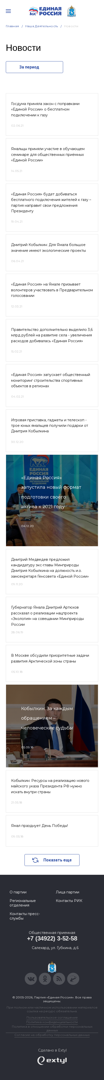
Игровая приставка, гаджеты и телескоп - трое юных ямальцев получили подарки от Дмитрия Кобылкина (49, 426)
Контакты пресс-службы (25, 916)
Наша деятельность (41, 26)
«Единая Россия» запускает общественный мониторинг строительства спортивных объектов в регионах (50, 380)
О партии (18, 892)
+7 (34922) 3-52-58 (52, 938)
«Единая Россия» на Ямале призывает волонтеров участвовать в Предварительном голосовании (52, 290)
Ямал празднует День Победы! (39, 825)
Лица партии (67, 892)
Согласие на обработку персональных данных (52, 1035)
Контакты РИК (69, 900)
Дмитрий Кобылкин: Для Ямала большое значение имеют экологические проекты (48, 247)
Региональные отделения (23, 903)
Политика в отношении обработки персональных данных (52, 1028)
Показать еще (57, 860)
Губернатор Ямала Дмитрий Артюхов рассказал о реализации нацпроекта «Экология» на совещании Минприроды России (47, 615)
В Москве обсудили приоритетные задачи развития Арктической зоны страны (50, 658)
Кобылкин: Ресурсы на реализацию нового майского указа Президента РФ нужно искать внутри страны (50, 786)
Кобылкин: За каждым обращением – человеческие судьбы (47, 718)
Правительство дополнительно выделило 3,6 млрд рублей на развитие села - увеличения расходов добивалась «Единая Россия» (52, 335)
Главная (12, 26)
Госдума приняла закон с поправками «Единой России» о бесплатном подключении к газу (45, 109)
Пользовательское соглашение (52, 1017)
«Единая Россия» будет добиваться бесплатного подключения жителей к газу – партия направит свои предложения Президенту (51, 202)
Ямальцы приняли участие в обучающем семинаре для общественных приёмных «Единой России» (48, 154)
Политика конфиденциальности (52, 1022)
